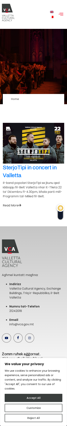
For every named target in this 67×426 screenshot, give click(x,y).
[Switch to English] (51, 12)
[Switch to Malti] (51, 17)
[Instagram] (29, 338)
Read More (11, 205)
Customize (33, 408)
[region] (33, 392)
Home (15, 99)
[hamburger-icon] (61, 14)
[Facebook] (18, 338)
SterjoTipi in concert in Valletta (30, 171)
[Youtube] (6, 338)
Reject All (33, 418)
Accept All (34, 398)
